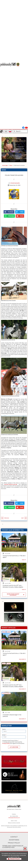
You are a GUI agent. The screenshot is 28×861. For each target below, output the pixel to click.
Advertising (14, 840)
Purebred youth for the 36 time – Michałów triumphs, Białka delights (13, 685)
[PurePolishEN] (14, 621)
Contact (14, 837)
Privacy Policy (6, 743)
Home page (5, 165)
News (10, 165)
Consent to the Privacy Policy (10, 740)
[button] (5, 131)
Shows (8, 663)
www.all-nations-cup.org (10, 484)
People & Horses (6, 693)
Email (4, 734)
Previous (6, 518)
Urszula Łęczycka (15, 183)
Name (4, 729)
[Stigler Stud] (14, 767)
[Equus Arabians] (14, 793)
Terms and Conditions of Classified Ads (12, 846)
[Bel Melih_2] (14, 161)
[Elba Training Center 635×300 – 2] (14, 611)
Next (22, 518)
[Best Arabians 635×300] (14, 780)
